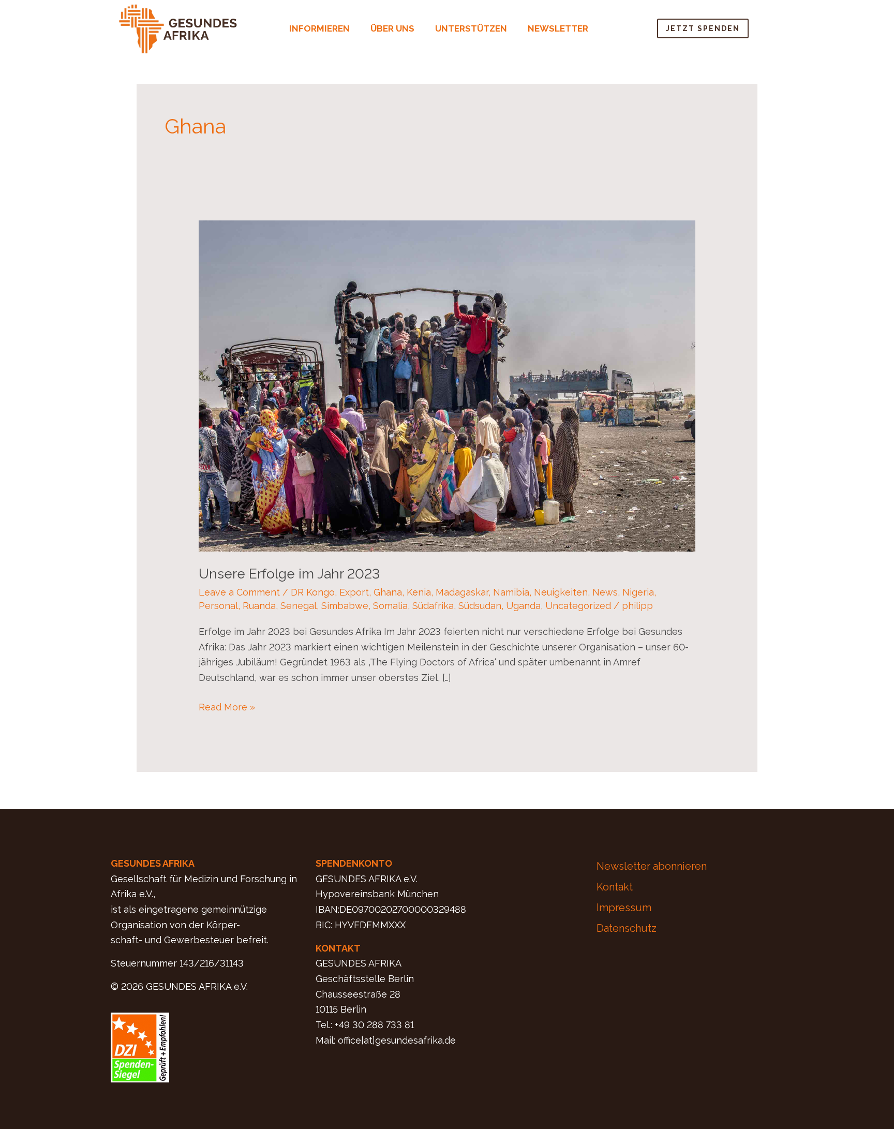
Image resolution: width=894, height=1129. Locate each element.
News (605, 592)
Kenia (419, 592)
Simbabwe (344, 605)
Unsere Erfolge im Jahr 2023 (289, 574)
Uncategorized (578, 605)
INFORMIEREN (319, 28)
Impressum (624, 907)
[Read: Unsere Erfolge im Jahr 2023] (447, 385)
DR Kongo (313, 592)
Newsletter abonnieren (652, 866)
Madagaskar (462, 592)
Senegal (298, 605)
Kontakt (615, 887)
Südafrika (433, 605)
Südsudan (479, 605)
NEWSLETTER (558, 28)
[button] (322, 29)
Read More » (227, 706)
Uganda (523, 605)
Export (354, 592)
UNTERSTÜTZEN (471, 28)
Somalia (390, 605)
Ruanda (259, 605)
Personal (218, 605)
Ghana (388, 592)
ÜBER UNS (392, 28)
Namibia (511, 592)
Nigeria (638, 592)
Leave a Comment (239, 592)
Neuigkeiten (561, 592)
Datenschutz (627, 928)
